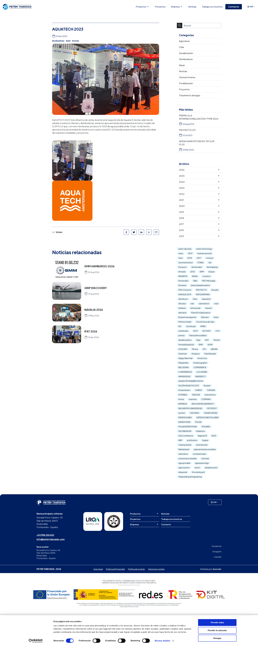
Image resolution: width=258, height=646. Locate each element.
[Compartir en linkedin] (141, 232)
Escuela (215, 290)
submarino (183, 454)
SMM (202, 271)
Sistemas (182, 353)
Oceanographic (200, 363)
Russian (207, 385)
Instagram (216, 551)
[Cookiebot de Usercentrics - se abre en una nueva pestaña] (35, 641)
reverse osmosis (204, 253)
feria (180, 258)
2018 (189, 258)
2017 (199, 258)
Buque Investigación (187, 317)
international (201, 445)
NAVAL (195, 276)
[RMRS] (113, 521)
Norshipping (212, 267)
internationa (210, 394)
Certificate (191, 326)
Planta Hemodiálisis (198, 335)
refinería (182, 308)
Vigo (198, 340)
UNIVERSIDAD (184, 376)
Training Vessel (184, 445)
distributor (183, 299)
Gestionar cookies (156, 569)
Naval (68, 41)
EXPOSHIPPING (203, 294)
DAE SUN (196, 394)
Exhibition (200, 431)
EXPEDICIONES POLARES (208, 417)
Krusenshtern (184, 390)
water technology (204, 249)
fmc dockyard (198, 472)
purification (192, 440)
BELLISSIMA (183, 367)
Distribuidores (58, 41)
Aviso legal (98, 569)
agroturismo (184, 467)
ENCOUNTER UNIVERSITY (203, 404)
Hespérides (183, 363)
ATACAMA (182, 349)
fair (209, 262)
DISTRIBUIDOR (184, 431)
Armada (181, 271)
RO (179, 326)
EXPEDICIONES (185, 417)
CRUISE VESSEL (211, 413)
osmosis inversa (185, 262)
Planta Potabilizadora (200, 312)
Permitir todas (217, 622)
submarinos (204, 303)
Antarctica (202, 358)
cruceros (207, 276)
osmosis (205, 458)
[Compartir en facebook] (126, 232)
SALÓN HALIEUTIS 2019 (188, 385)
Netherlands (183, 449)
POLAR (198, 422)
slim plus (182, 303)
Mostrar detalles (162, 641)
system (181, 413)
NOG (214, 435)
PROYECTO (201, 290)
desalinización (211, 467)
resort (197, 467)
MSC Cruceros (184, 290)
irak (192, 303)
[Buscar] (179, 25)
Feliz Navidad (210, 353)
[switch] (96, 640)
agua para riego (202, 463)
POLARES (206, 426)
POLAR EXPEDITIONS (187, 426)
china (216, 317)
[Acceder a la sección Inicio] (17, 6)
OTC (218, 331)
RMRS (203, 326)
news (180, 253)
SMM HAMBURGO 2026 (99, 266)
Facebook (216, 546)
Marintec (205, 317)
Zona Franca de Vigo (205, 322)
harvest (208, 308)
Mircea (195, 349)
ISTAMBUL (182, 394)
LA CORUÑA (202, 372)
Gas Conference (185, 435)
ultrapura (195, 353)
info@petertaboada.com (51, 539)
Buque (211, 271)
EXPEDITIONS (184, 422)
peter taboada (184, 249)
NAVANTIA (182, 276)
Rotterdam (183, 280)
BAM (201, 344)
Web (195, 280)
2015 (195, 331)
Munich (217, 340)
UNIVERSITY (200, 376)
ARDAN (214, 349)
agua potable (184, 463)
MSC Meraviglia (208, 280)
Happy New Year (185, 358)
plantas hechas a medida (205, 449)
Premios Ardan (184, 322)
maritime (193, 399)
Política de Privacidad (115, 569)
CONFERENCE (200, 367)
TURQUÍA (211, 390)
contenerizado (199, 454)
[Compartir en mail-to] (156, 232)
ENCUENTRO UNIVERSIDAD (190, 408)
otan (216, 303)
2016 (192, 271)
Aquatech (206, 299)
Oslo (195, 299)
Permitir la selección (217, 630)
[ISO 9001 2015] (92, 521)
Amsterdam (196, 267)
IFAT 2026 (90, 331)
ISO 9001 (207, 331)
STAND (200, 262)
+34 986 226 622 (45, 535)
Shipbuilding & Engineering (190, 476)
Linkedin (217, 557)
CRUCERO (194, 413)
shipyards (182, 472)
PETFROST (212, 408)
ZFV (204, 349)
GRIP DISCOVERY (95, 288)
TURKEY (198, 390)
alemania (182, 312)
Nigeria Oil (202, 435)
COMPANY (206, 399)
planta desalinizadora (200, 285)
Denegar (217, 638)
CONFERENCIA (185, 372)
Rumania (182, 285)
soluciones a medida (187, 458)
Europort (182, 267)
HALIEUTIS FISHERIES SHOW (190, 381)
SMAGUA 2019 (184, 294)
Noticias (75, 41)
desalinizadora (184, 340)
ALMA (210, 344)
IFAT (207, 340)
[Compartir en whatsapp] (149, 232)
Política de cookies (136, 569)
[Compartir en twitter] (134, 232)
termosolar (195, 308)
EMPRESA (182, 404)
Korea (181, 399)
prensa (181, 335)
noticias (209, 258)
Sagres (205, 440)
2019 (190, 253)
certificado (183, 331)
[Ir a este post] (66, 269)
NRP (180, 440)
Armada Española (186, 344)
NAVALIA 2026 (93, 309)
